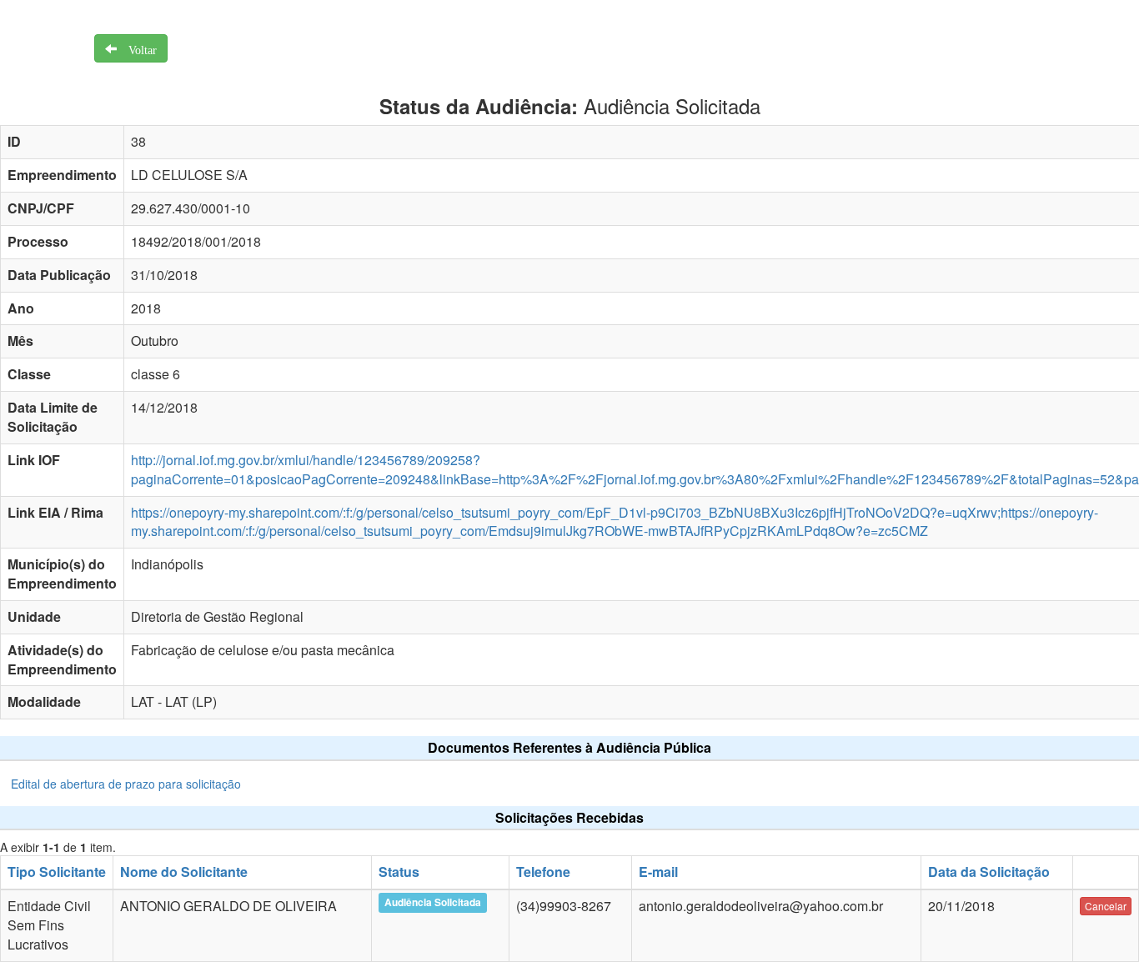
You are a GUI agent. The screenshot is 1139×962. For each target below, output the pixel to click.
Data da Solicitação (989, 871)
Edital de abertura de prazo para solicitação (126, 783)
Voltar (137, 48)
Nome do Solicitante (184, 871)
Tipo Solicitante (57, 871)
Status (399, 871)
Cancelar (1105, 906)
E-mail (658, 871)
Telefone (543, 871)
